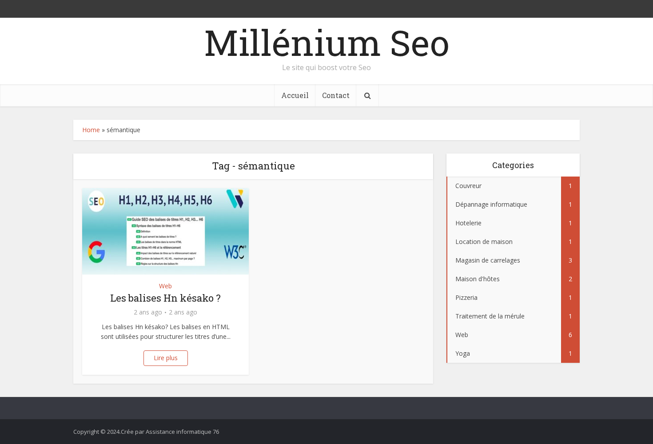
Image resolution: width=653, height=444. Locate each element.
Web (165, 286)
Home (91, 130)
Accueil (295, 95)
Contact (336, 95)
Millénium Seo (327, 42)
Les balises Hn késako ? (165, 297)
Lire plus (166, 358)
